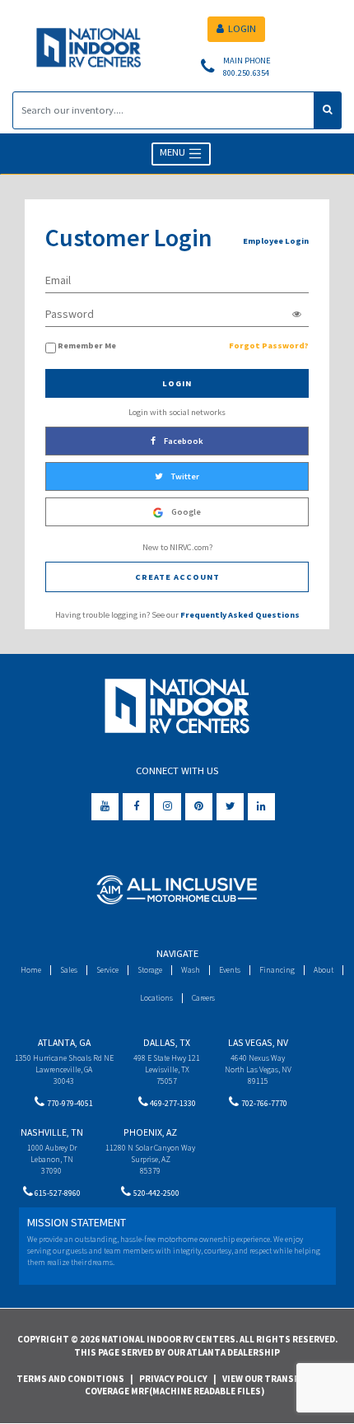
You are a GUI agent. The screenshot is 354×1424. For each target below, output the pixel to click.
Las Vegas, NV (258, 1042)
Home (31, 969)
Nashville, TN (52, 1132)
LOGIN (242, 28)
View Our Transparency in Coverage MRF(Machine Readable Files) (214, 1385)
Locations (156, 997)
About (323, 969)
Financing (277, 969)
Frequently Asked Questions (240, 614)
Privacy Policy (173, 1378)
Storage (149, 969)
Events (229, 969)
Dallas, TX (166, 1042)
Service (107, 969)
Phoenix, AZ (150, 1132)
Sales (68, 969)
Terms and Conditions (70, 1378)
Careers (203, 997)
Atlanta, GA (64, 1042)
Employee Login (276, 241)
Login (177, 383)
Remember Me (87, 345)
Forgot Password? (269, 345)
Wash (190, 969)
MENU (174, 153)
